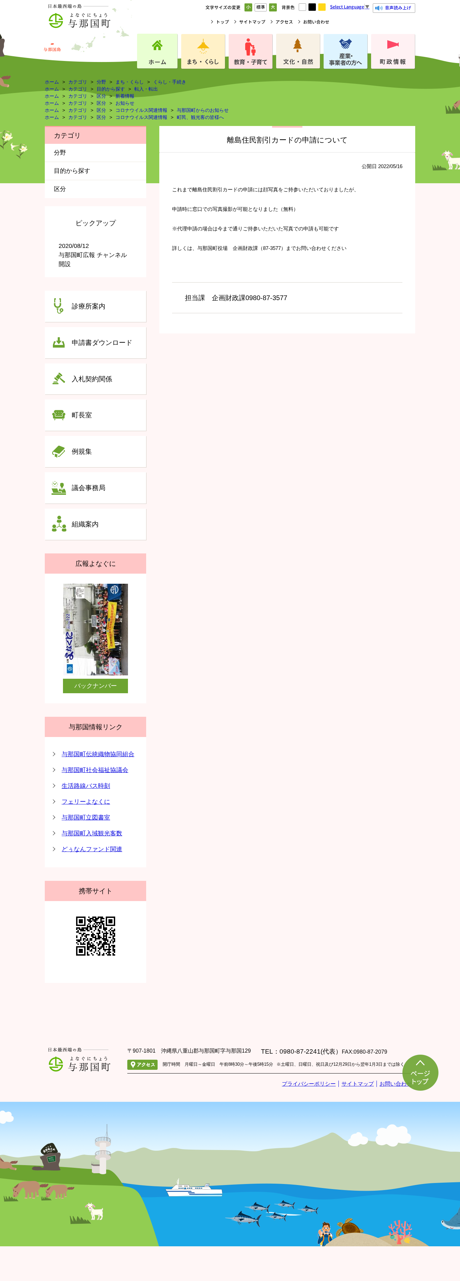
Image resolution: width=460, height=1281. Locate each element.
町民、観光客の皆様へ (200, 117)
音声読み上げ (398, 8)
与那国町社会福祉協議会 (95, 770)
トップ (222, 22)
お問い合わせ (316, 22)
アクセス (284, 22)
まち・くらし (130, 82)
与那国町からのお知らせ (203, 110)
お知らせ (125, 103)
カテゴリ (77, 82)
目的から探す (111, 89)
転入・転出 (146, 89)
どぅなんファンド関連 (92, 849)
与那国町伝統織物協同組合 (98, 754)
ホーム (52, 82)
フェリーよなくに (86, 801)
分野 (101, 82)
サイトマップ (252, 22)
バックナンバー (95, 685)
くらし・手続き (169, 82)
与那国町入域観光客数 (92, 833)
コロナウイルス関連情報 (141, 110)
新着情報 (125, 96)
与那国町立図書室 (86, 817)
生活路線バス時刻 (86, 785)
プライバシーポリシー (309, 1084)
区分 (101, 96)
